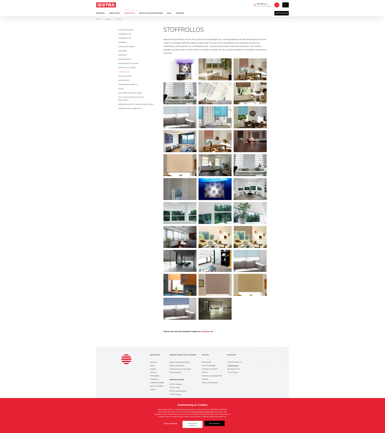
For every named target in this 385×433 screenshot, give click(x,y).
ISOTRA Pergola (175, 394)
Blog (169, 13)
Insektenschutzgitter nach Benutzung (135, 104)
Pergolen (122, 55)
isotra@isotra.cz (233, 365)
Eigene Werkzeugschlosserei (180, 362)
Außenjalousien (125, 30)
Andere (152, 389)
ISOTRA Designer (176, 384)
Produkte (100, 13)
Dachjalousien (124, 76)
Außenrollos (124, 34)
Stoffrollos (123, 72)
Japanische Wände (126, 47)
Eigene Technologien (177, 365)
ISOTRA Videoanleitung (178, 391)
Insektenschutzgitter (157, 383)
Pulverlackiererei (175, 372)
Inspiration (129, 13)
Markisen (122, 42)
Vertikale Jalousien (127, 68)
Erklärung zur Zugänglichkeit (212, 376)
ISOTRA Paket (175, 388)
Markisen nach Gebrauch (129, 108)
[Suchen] (276, 4)
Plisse (121, 89)
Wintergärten (154, 376)
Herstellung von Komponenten (180, 369)
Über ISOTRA (114, 13)
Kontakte (180, 13)
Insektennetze (124, 59)
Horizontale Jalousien (128, 63)
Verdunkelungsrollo (128, 84)
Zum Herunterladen (208, 365)
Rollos (152, 365)
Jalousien (153, 362)
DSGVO (205, 372)
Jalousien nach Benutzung (130, 93)
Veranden (122, 51)
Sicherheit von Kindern (210, 369)
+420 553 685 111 (234, 362)
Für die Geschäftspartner (151, 13)
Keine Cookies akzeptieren (192, 424)
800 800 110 (262, 4)
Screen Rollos (124, 38)
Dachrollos (123, 80)
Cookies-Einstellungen (210, 383)
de (285, 5)
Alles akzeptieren (214, 423)
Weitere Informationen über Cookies (202, 412)
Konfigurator (281, 13)
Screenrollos (154, 379)
